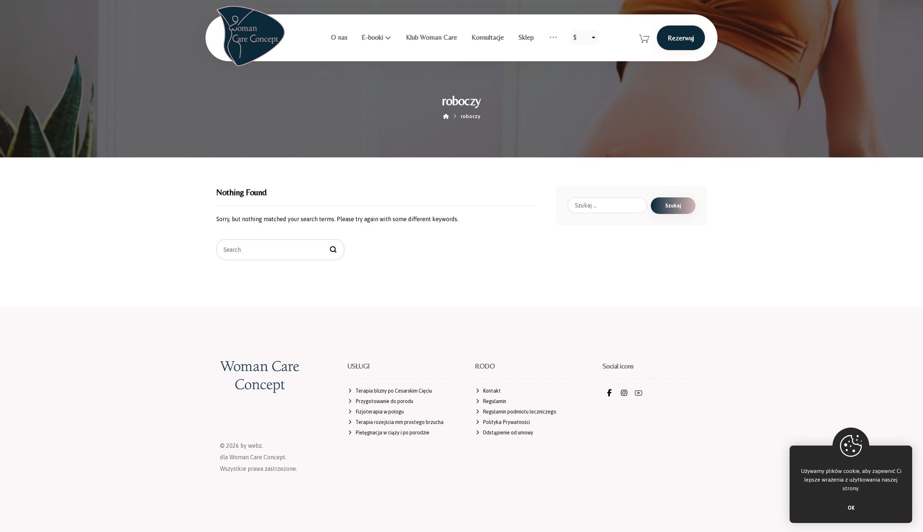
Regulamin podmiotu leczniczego (519, 412)
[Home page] (446, 116)
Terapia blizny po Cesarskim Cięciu (393, 391)
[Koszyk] (644, 38)
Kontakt (492, 391)
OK (851, 508)
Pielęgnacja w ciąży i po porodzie (392, 432)
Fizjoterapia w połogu (379, 412)
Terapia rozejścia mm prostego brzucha (399, 422)
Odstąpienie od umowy (508, 432)
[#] (609, 393)
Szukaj (673, 206)
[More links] (553, 37)
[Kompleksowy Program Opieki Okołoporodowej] (250, 36)
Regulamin (494, 401)
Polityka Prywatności (506, 422)
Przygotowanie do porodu (384, 401)
